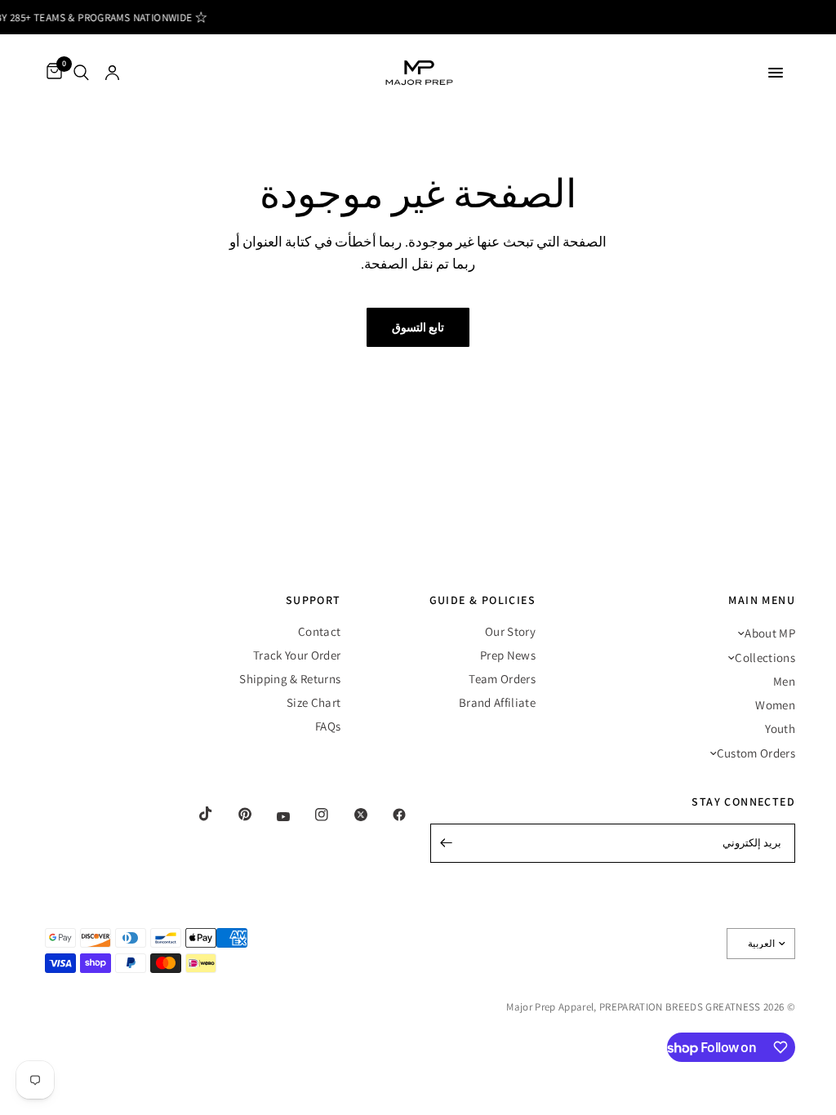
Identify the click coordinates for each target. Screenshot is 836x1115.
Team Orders (502, 678)
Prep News (508, 655)
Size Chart (313, 702)
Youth (780, 728)
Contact (319, 631)
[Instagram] (310, 815)
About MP (770, 633)
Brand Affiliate (497, 702)
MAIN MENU (761, 600)
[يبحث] (81, 73)
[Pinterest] (233, 815)
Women (775, 705)
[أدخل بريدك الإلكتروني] (446, 843)
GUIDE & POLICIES (482, 600)
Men (784, 681)
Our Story (510, 631)
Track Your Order (296, 655)
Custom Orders (756, 753)
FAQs (327, 726)
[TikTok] (194, 814)
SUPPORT (313, 600)
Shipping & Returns (289, 678)
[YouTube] (272, 817)
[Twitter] (349, 815)
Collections (765, 657)
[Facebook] (388, 815)
